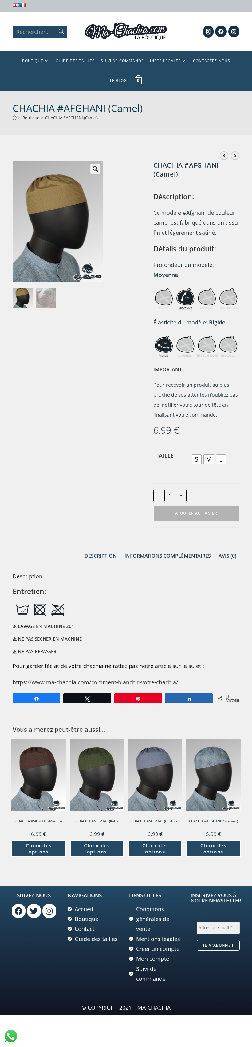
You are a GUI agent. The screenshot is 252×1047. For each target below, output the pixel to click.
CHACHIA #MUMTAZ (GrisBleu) (155, 821)
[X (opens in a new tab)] (208, 32)
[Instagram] (49, 911)
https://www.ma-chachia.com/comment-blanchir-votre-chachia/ (95, 682)
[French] (22, 4)
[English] (16, 4)
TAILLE (165, 455)
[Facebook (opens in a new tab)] (221, 31)
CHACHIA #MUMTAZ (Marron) (38, 821)
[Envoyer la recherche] (61, 32)
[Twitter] (34, 911)
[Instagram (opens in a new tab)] (233, 31)
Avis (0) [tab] (227, 555)
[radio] (196, 459)
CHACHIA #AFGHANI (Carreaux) (213, 821)
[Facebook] (19, 911)
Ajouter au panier (196, 513)
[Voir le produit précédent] (224, 155)
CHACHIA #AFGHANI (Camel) (71, 117)
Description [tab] (101, 555)
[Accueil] (15, 117)
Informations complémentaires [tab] (167, 555)
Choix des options (39, 848)
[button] (95, 169)
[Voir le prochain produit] (235, 155)
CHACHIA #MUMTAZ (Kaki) (97, 821)
